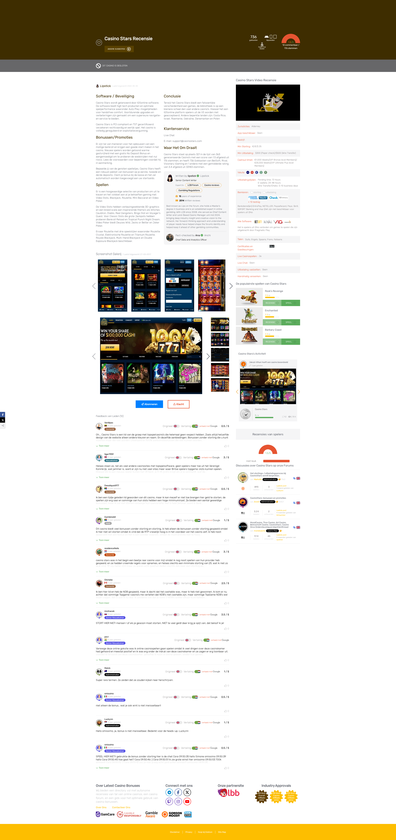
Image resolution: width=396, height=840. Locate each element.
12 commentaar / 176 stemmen (290, 46)
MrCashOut (280, 515)
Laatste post (281, 486)
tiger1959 (109, 454)
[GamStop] (188, 814)
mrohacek (109, 611)
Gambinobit (110, 517)
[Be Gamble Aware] (151, 814)
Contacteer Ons (121, 807)
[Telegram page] (169, 792)
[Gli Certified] (271, 248)
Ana (197, 235)
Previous (94, 286)
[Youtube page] (187, 801)
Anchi (256, 502)
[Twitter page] (187, 792)
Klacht (180, 404)
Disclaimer (175, 832)
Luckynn (108, 719)
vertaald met (204, 426)
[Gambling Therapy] (172, 814)
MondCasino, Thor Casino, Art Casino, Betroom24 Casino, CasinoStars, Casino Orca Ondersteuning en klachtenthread (269, 525)
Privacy (188, 832)
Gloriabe (108, 580)
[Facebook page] (178, 792)
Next (231, 286)
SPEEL (289, 303)
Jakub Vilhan (255, 362)
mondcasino (259, 531)
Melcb (107, 668)
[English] (177, 426)
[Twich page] (169, 801)
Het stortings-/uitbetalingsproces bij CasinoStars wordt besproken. (268, 474)
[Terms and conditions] (129, 814)
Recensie (270, 303)
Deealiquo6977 (111, 486)
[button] (296, 478)
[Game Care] (105, 814)
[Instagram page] (178, 801)
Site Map (222, 832)
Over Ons (101, 807)
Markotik (258, 479)
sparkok (279, 540)
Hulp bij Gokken (205, 832)
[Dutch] (195, 426)
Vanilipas (108, 423)
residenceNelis (111, 548)
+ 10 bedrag (254, 202)
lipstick (105, 86)
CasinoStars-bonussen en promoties (268, 498)
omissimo (109, 694)
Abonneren (150, 404)
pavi (106, 637)
